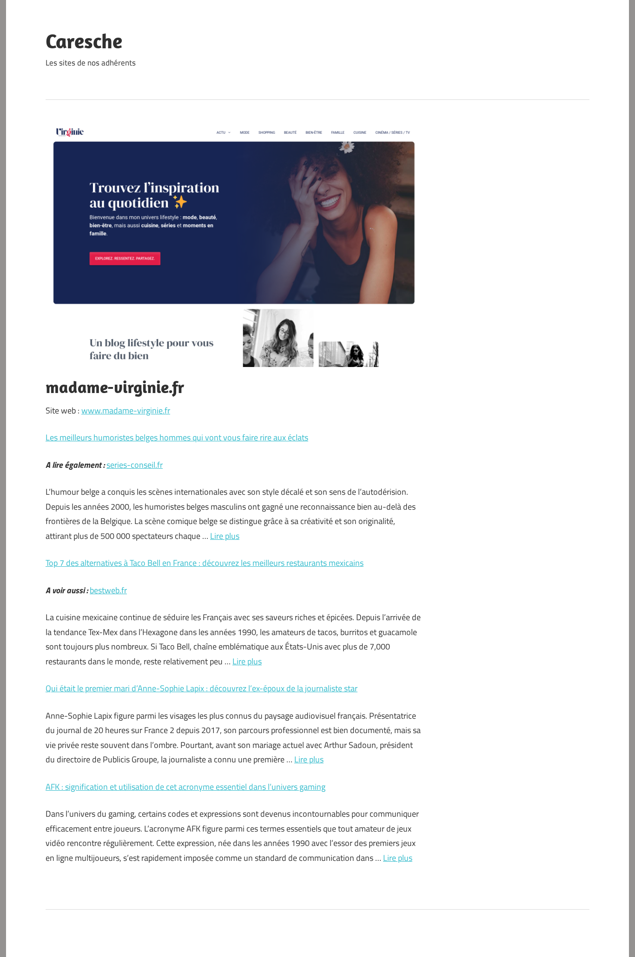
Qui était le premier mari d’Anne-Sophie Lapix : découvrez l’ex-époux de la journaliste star (201, 688)
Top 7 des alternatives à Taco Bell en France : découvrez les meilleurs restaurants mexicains (205, 563)
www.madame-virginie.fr (125, 410)
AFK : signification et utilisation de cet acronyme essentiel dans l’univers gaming (185, 786)
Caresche (84, 40)
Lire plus (224, 536)
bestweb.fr (108, 590)
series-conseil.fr (134, 465)
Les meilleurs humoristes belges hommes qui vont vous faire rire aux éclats (177, 437)
